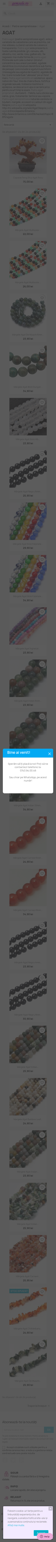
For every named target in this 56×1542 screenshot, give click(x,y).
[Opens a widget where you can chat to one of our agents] (45, 1537)
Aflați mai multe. (16, 1525)
